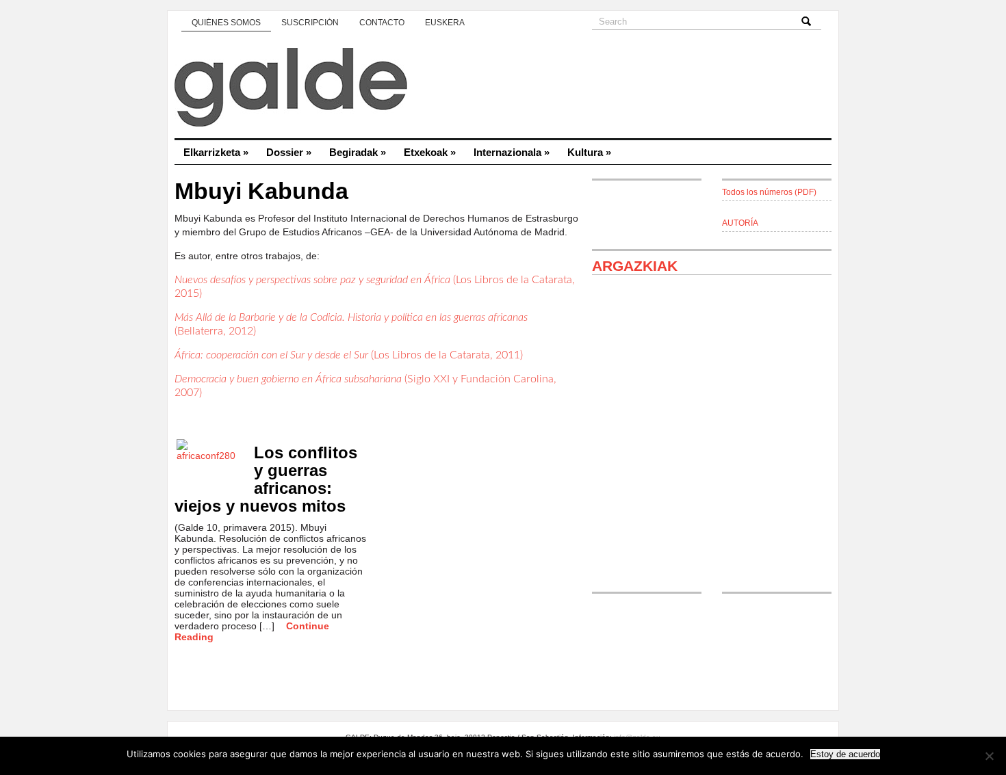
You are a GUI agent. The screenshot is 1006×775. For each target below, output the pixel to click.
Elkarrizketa (215, 152)
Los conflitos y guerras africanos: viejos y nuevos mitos (266, 479)
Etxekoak (430, 152)
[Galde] (503, 89)
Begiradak (357, 152)
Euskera (445, 22)
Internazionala (512, 152)
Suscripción (310, 22)
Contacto (381, 22)
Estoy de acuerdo (845, 754)
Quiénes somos (226, 22)
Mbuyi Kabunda (261, 191)
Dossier (288, 152)
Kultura (589, 152)
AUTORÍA (740, 223)
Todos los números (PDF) (769, 192)
